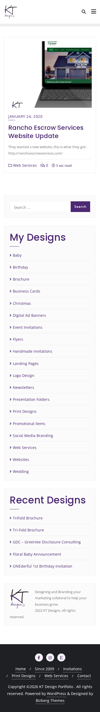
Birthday (20, 267)
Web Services (24, 165)
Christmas (22, 303)
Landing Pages (26, 363)
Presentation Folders (31, 399)
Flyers (18, 339)
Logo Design (23, 375)
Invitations (72, 668)
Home (20, 668)
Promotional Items (29, 423)
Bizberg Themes (50, 700)
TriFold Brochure (28, 518)
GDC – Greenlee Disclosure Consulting (47, 541)
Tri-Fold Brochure (28, 529)
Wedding (21, 471)
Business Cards (26, 291)
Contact (84, 675)
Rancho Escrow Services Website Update (45, 131)
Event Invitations (27, 327)
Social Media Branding (33, 435)
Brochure (21, 279)
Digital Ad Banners (29, 315)
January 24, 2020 (25, 116)
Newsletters (23, 387)
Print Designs (25, 411)
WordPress (56, 693)
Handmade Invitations (32, 351)
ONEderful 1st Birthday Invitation (42, 566)
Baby (17, 255)
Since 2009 (44, 668)
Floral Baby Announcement (37, 554)
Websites (21, 459)
